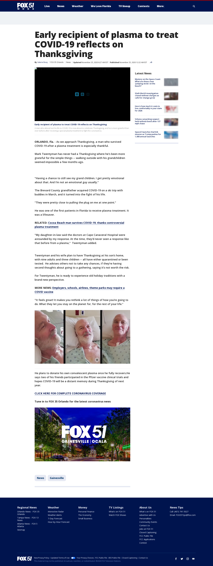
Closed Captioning (147, 532)
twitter (182, 558)
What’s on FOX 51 (117, 511)
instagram (187, 558)
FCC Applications (147, 539)
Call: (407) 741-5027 (179, 511)
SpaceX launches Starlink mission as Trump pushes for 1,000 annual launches (148, 134)
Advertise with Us (147, 515)
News (68, 62)
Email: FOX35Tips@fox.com (183, 515)
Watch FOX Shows (117, 515)
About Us (145, 507)
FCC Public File (146, 535)
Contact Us (144, 525)
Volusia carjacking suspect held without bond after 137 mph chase (147, 121)
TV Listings (116, 507)
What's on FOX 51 (147, 511)
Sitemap (21, 529)
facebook (176, 558)
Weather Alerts (55, 515)
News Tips (176, 507)
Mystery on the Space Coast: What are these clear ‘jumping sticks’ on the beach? (148, 82)
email (193, 558)
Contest (143, 542)
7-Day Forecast (55, 518)
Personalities (145, 518)
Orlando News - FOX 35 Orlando (28, 513)
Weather (53, 507)
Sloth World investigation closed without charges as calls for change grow (147, 95)
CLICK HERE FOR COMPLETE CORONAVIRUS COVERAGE (70, 393)
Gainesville (57, 478)
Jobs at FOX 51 (146, 529)
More (160, 6)
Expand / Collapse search (194, 6)
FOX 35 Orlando (57, 62)
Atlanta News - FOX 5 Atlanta (27, 525)
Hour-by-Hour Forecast (59, 522)
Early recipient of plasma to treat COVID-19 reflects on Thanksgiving (71, 124)
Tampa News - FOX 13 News (28, 519)
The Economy (84, 515)
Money (82, 507)
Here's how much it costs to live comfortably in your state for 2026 (148, 108)
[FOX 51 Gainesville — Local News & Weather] (26, 6)
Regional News (27, 507)
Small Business (85, 518)
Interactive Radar (56, 511)
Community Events (148, 522)
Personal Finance (86, 511)
